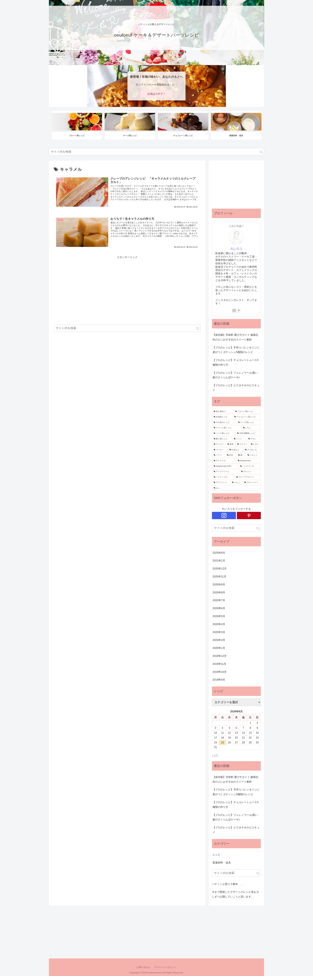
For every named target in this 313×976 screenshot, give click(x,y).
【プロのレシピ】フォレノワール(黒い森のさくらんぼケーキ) (235, 375)
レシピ (216, 854)
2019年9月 (219, 679)
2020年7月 (219, 600)
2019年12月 (220, 656)
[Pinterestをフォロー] (239, 311)
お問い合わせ (143, 967)
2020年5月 (219, 616)
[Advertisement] (127, 282)
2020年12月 (220, 568)
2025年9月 (219, 552)
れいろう (236, 248)
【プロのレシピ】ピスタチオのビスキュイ (236, 387)
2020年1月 (219, 648)
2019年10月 (220, 672)
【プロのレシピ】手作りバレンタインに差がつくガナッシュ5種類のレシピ (236, 350)
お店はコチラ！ (156, 93)
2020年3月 (219, 632)
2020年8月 (219, 592)
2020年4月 (219, 624)
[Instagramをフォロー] (234, 311)
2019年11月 (219, 664)
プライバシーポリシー (165, 967)
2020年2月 (219, 640)
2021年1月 (219, 560)
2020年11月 (219, 576)
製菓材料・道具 (222, 862)
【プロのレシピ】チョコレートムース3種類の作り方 (235, 362)
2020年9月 (219, 584)
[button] (261, 152)
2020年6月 (219, 608)
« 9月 (215, 755)
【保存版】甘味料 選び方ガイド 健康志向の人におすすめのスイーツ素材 (235, 337)
